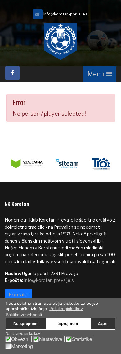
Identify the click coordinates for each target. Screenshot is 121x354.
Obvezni (20, 339)
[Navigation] (99, 74)
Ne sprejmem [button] (26, 324)
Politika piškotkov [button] (66, 308)
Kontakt (18, 295)
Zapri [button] (103, 324)
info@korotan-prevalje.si (66, 14)
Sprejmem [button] (68, 324)
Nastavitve (50, 339)
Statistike (82, 339)
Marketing (22, 346)
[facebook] (12, 73)
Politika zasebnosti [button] (24, 314)
